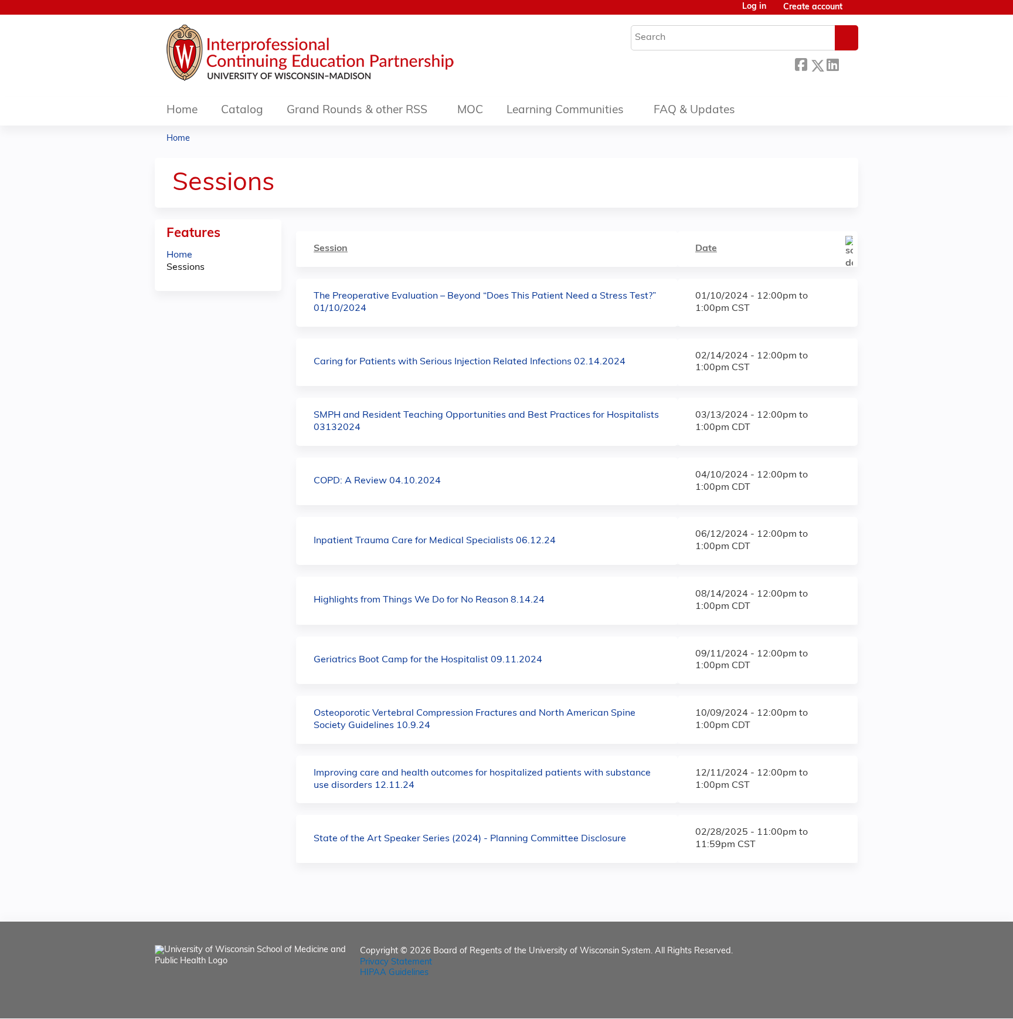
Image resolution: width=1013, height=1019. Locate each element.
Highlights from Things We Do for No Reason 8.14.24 (429, 600)
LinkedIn (832, 63)
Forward (848, 62)
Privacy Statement (396, 962)
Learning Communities (565, 110)
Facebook (801, 63)
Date (706, 248)
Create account (812, 7)
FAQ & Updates (694, 110)
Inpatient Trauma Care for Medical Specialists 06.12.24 (435, 541)
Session (331, 248)
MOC (470, 110)
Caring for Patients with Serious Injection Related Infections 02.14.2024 (470, 362)
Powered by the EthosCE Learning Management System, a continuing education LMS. (816, 999)
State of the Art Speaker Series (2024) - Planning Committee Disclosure (470, 839)
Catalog (242, 110)
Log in (754, 7)
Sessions (185, 267)
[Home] (345, 56)
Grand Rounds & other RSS (357, 110)
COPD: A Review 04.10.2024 (377, 481)
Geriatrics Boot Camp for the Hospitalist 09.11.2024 (428, 660)
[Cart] (854, 12)
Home (182, 110)
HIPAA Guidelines (394, 973)
